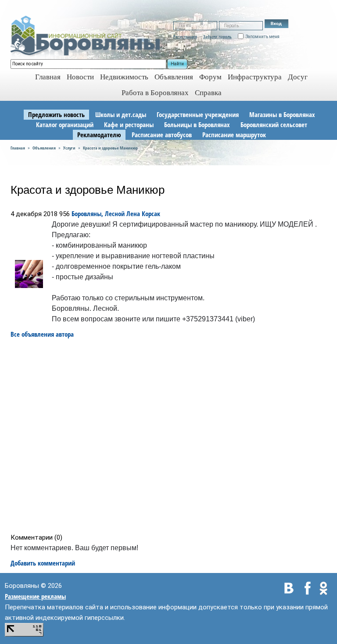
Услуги (69, 148)
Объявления (173, 77)
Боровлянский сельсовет (273, 124)
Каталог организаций (64, 124)
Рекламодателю (99, 134)
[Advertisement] (171, 436)
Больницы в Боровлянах (197, 124)
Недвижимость (124, 77)
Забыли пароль (217, 36)
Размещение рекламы (35, 596)
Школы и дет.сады (120, 114)
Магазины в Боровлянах (282, 114)
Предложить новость (56, 114)
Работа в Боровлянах (155, 93)
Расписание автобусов (162, 134)
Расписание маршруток (234, 134)
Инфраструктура (255, 77)
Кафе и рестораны (129, 124)
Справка (208, 93)
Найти (177, 63)
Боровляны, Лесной (98, 213)
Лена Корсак (143, 213)
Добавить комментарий (43, 563)
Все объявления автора (42, 334)
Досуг (298, 77)
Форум (210, 77)
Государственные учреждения (198, 114)
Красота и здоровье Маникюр (110, 148)
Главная (18, 148)
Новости (80, 77)
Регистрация (185, 36)
